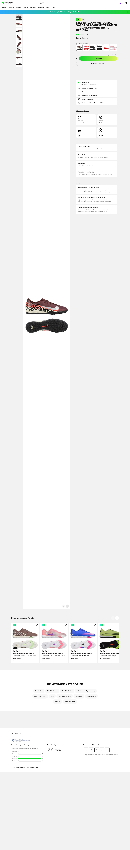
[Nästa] (67, 606)
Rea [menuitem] (47, 7)
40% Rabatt (79, 696)
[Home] (7, 3)
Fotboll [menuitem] (4, 7)
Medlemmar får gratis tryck (89, 95)
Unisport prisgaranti (87, 99)
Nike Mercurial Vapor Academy (86, 691)
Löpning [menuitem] (25, 7)
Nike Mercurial (91, 696)
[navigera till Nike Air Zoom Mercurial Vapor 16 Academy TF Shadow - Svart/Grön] (99, 47)
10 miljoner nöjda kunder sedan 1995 (92, 102)
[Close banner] (127, 12)
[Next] (117, 618)
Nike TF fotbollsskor (40, 696)
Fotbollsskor (38, 691)
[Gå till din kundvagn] (126, 3)
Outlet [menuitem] (53, 7)
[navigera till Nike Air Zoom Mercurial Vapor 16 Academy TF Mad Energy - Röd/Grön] (86, 47)
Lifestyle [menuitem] (33, 7)
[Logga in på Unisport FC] (121, 3)
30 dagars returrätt (87, 92)
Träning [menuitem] (18, 7)
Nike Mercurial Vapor (65, 696)
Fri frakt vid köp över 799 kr (90, 88)
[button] (19, 24)
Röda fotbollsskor (67, 691)
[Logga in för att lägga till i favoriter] (77, 58)
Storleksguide (113, 54)
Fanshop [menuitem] (11, 7)
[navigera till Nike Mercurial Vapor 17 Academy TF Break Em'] (106, 47)
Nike (52, 696)
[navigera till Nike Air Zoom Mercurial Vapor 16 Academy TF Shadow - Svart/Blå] (93, 47)
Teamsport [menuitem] (41, 7)
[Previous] (113, 618)
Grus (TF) (57, 701)
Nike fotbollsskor (52, 691)
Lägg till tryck (97, 63)
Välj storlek (98, 58)
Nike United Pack (70, 701)
